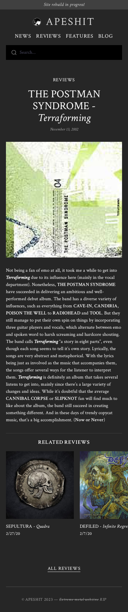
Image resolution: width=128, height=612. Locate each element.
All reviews (64, 568)
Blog (105, 36)
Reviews (48, 36)
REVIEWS (64, 80)
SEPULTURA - (27, 526)
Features (79, 36)
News (23, 36)
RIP (103, 599)
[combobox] (64, 52)
